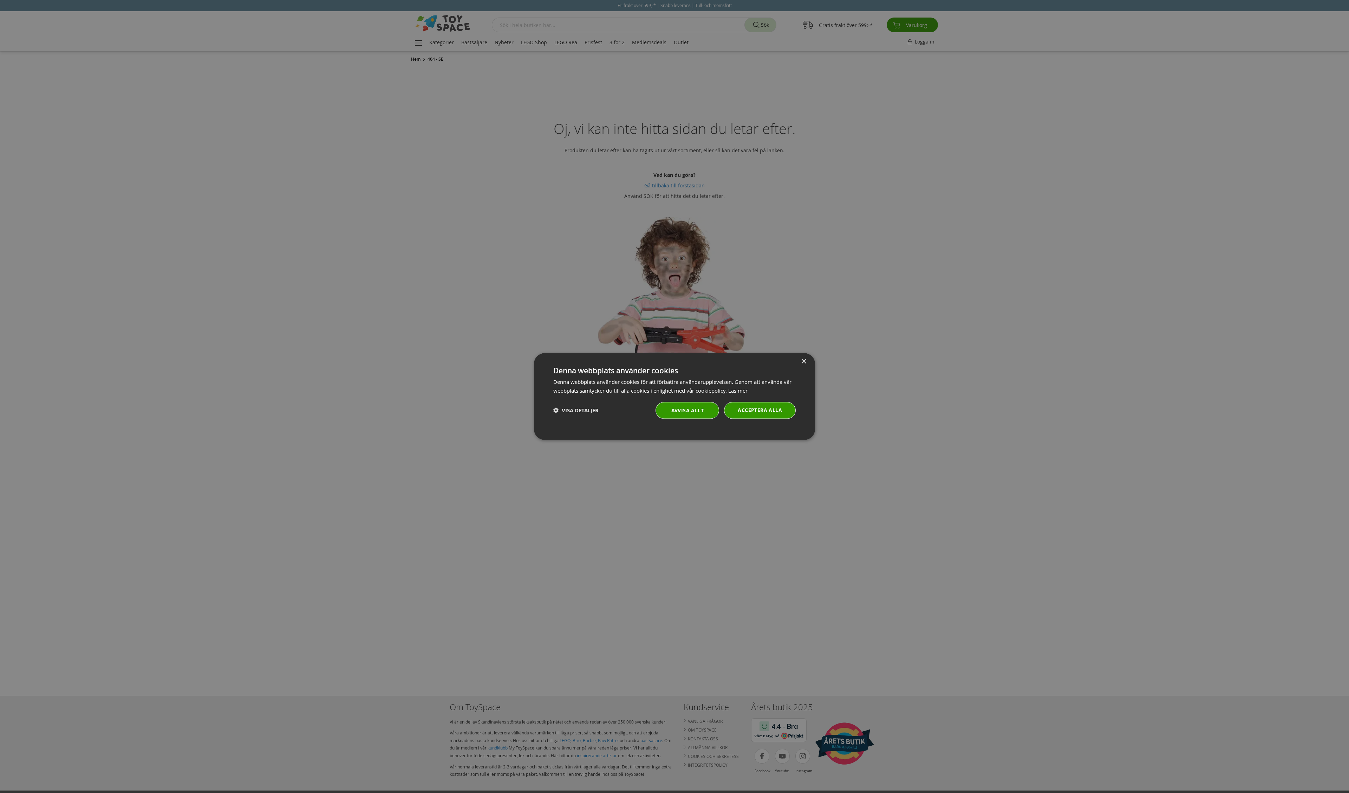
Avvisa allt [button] (687, 410)
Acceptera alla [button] (760, 409)
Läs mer (738, 390)
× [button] (803, 361)
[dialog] (674, 396)
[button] (576, 410)
